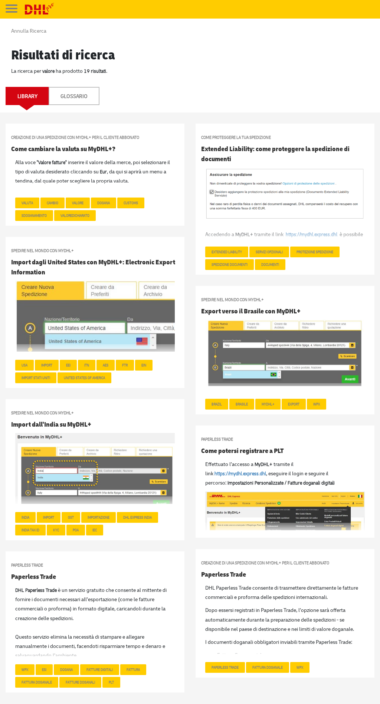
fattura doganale (37, 682)
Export (293, 404)
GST (71, 517)
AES (105, 365)
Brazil (217, 404)
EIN (143, 365)
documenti (270, 264)
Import (46, 365)
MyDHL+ (268, 404)
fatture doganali (80, 682)
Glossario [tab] (74, 96)
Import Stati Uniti (36, 377)
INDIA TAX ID (30, 529)
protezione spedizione (315, 251)
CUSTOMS (131, 202)
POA (76, 529)
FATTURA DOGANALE (267, 667)
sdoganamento (34, 215)
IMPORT (48, 517)
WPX (316, 404)
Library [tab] (27, 96)
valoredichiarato (74, 215)
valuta (27, 202)
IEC (94, 529)
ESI (44, 669)
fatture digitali (99, 669)
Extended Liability (227, 251)
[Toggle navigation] (11, 8)
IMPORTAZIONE (98, 517)
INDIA (25, 517)
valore (77, 202)
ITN (86, 365)
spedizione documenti (230, 264)
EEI (68, 365)
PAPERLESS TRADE (225, 667)
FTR (125, 365)
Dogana (103, 202)
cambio (52, 202)
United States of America (84, 377)
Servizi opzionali (269, 251)
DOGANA (66, 669)
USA (24, 365)
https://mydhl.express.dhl (240, 473)
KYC (56, 529)
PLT (111, 682)
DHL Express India (137, 517)
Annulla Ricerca (28, 30)
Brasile (242, 404)
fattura (133, 669)
